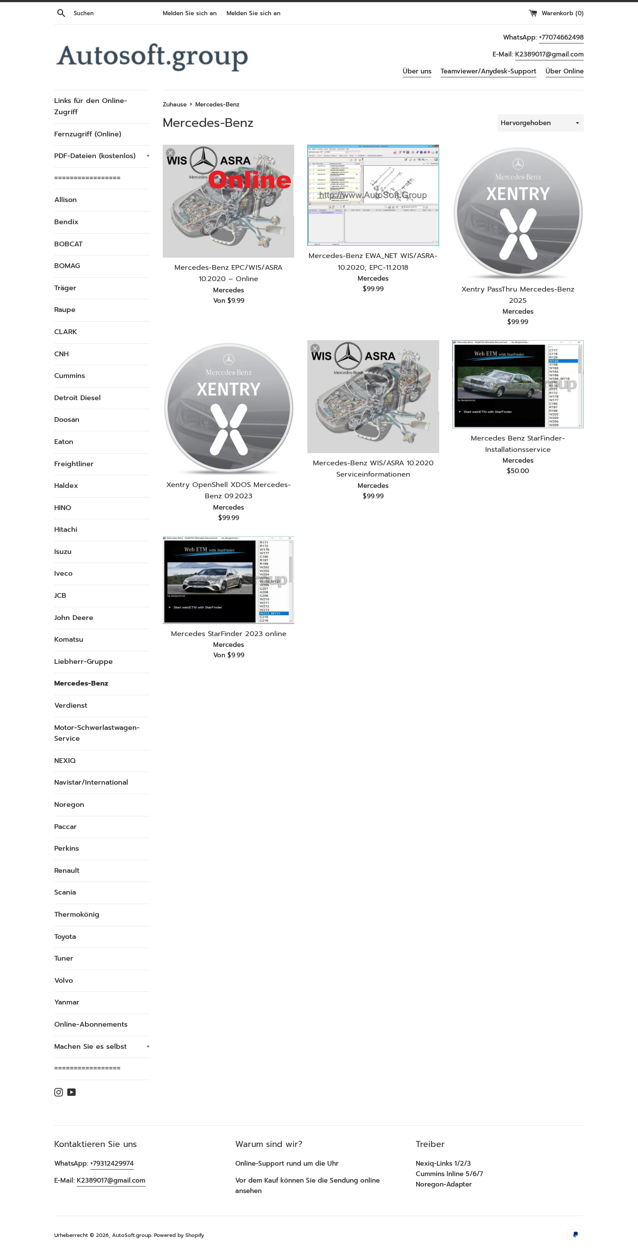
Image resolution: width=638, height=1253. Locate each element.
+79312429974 (112, 1163)
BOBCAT (68, 244)
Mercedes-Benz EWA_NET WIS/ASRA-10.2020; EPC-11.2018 (373, 261)
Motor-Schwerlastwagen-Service (97, 733)
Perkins (66, 848)
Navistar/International (91, 782)
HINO (62, 508)
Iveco (63, 573)
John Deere (73, 618)
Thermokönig (76, 914)
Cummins (69, 376)
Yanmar (66, 1002)
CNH (61, 354)
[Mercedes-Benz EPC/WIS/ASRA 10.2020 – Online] (228, 201)
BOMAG (67, 266)
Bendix (66, 222)
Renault (66, 870)
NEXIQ (65, 761)
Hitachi (65, 529)
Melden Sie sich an (190, 13)
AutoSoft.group (131, 1235)
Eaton (63, 442)
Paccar (65, 827)
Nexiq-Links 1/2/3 (443, 1163)
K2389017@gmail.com (549, 54)
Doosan (66, 419)
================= (87, 178)
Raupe (65, 310)
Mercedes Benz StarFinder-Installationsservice (518, 444)
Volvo (63, 980)
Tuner (63, 958)
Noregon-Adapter (444, 1184)
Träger (65, 288)
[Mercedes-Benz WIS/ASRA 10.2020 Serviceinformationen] (373, 396)
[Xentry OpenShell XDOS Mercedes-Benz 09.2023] (228, 407)
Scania (65, 892)
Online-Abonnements (91, 1024)
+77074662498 (561, 37)
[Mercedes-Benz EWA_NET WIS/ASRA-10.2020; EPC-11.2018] (373, 195)
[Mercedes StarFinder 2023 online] (228, 580)
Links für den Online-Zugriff (90, 106)
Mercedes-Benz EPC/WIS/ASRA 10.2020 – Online (228, 273)
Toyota (65, 936)
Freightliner (74, 464)
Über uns (417, 71)
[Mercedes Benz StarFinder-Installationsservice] (518, 384)
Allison (65, 200)
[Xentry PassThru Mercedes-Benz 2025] (518, 212)
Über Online (565, 71)
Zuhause (175, 104)
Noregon (69, 804)
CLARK (65, 332)
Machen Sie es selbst (102, 1046)
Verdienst (70, 705)
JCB (60, 595)
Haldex (66, 486)
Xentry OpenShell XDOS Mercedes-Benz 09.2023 (228, 490)
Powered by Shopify (179, 1235)
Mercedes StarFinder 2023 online (228, 633)
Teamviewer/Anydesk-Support (488, 71)
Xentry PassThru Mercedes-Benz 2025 (517, 295)
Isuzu (63, 552)
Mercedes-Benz (81, 683)
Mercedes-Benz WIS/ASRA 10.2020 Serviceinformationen (373, 468)
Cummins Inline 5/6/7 (449, 1174)
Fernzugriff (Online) (87, 134)
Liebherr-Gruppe (83, 661)
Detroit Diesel (77, 398)
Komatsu (68, 639)
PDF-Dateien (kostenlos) (102, 156)
